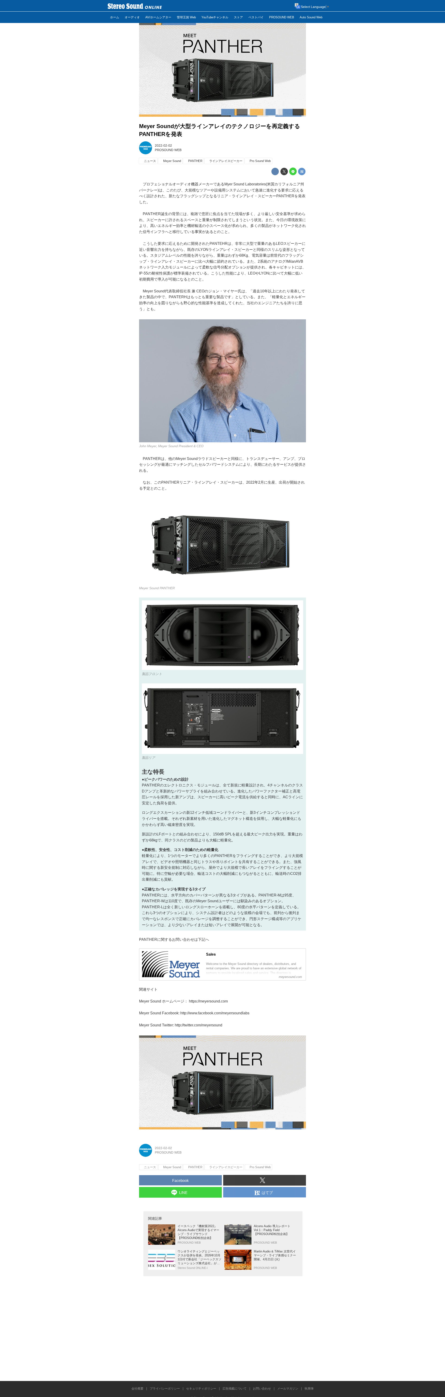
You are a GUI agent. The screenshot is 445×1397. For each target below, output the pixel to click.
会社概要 (137, 1388)
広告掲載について (234, 1388)
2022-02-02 (163, 145)
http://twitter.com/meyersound (198, 1025)
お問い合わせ (262, 1388)
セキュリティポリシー (201, 1388)
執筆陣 (309, 1388)
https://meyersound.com (208, 1001)
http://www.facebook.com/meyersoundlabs (214, 1013)
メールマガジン (287, 1388)
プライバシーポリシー (165, 1388)
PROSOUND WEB (168, 150)
